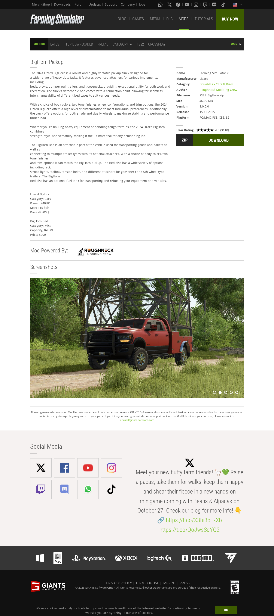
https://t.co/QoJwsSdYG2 (189, 529)
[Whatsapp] (160, 4)
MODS (184, 18)
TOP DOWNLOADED (79, 44)
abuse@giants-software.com (137, 420)
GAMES (138, 18)
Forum (80, 4)
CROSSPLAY (156, 44)
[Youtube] (187, 4)
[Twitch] (205, 4)
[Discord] (214, 4)
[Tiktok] (223, 4)
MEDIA (155, 18)
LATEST (55, 44)
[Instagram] (196, 4)
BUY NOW (230, 19)
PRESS (185, 583)
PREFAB (102, 44)
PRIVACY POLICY (119, 583)
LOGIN (233, 44)
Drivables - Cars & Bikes (217, 84)
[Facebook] (178, 4)
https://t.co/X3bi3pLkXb (194, 520)
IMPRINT (169, 583)
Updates (95, 4)
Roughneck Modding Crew (218, 90)
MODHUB (39, 44)
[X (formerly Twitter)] (169, 4)
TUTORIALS (204, 18)
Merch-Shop (41, 4)
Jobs (142, 4)
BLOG (122, 18)
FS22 (140, 44)
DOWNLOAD (218, 140)
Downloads (62, 4)
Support (111, 4)
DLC (169, 18)
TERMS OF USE (147, 583)
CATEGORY (120, 44)
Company (128, 4)
